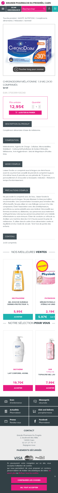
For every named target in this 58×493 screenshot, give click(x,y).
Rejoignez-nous (29, 445)
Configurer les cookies (29, 480)
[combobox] (33, 9)
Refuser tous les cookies (28, 473)
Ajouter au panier (26, 112)
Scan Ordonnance (13, 8)
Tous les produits (9, 18)
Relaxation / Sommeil (22, 21)
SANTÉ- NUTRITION (26, 18)
